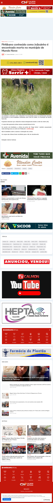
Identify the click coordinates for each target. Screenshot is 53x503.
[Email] (26, 173)
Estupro (25, 246)
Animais (5, 241)
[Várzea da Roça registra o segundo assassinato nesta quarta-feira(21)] (39, 190)
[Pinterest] (23, 173)
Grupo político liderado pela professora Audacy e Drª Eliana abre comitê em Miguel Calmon (29, 411)
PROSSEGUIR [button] (7, 499)
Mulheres (17, 249)
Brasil (34, 241)
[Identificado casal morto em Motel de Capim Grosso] (14, 208)
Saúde (42, 249)
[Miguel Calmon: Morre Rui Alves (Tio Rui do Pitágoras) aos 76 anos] (5, 396)
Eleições (42, 244)
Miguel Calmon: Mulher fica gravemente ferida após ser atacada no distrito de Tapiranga (25, 378)
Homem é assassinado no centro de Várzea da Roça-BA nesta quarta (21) (14, 198)
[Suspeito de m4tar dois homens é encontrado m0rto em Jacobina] (39, 430)
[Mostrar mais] (28, 173)
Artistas (12, 241)
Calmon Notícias (7, 244)
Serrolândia (6, 252)
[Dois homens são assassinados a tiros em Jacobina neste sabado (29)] (5, 404)
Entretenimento (7, 246)
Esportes (17, 246)
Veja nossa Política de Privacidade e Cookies (16, 497)
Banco (27, 241)
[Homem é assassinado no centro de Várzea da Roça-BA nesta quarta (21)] (14, 190)
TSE (21, 252)
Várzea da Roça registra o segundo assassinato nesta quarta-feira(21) (37, 198)
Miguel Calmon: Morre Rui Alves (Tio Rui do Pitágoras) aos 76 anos (26, 393)
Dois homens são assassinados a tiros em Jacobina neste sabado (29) (26, 402)
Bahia (19, 241)
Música (24, 249)
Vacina (28, 252)
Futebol (32, 246)
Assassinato (11, 41)
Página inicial (4, 41)
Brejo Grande (43, 241)
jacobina (43, 252)
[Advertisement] (26, 28)
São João (15, 252)
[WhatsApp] (20, 173)
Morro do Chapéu (7, 249)
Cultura (35, 244)
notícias (24, 168)
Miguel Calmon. (41, 246)
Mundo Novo (17, 168)
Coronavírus (26, 244)
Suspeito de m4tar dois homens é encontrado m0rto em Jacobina (36, 439)
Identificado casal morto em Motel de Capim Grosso (12, 217)
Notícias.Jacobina (33, 249)
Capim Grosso (17, 244)
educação (35, 252)
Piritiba (30, 168)
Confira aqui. (30, 129)
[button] (2, 2)
